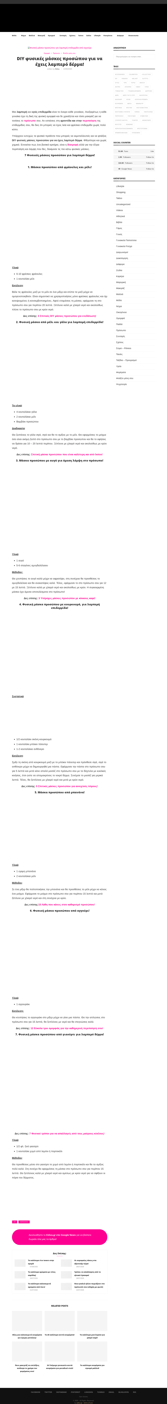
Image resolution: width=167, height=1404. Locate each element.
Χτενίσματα (136, 132)
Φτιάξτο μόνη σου (124, 378)
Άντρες (117, 87)
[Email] (29, 2)
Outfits (145, 78)
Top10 (133, 82)
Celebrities (133, 74)
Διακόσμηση (122, 258)
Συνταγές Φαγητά (121, 120)
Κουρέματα (119, 103)
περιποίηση (89, 120)
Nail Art (135, 78)
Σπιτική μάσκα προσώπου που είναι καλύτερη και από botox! (67, 454)
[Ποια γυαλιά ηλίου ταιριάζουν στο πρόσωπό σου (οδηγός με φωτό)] (66, 1286)
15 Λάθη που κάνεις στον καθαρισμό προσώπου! (66, 904)
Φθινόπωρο (146, 120)
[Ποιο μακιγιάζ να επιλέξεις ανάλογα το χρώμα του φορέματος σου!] (27, 1352)
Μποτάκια (118, 107)
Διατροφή (148, 91)
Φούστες (118, 124)
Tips (125, 82)
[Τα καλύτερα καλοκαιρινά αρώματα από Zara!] (20, 1286)
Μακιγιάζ (41, 36)
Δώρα (116, 95)
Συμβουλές (144, 116)
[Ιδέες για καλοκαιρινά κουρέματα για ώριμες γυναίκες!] (27, 1321)
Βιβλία (119, 222)
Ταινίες (119, 354)
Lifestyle (97, 36)
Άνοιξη (142, 82)
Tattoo (80, 36)
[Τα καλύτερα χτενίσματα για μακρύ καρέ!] (92, 1321)
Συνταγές (63, 36)
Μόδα (14, 36)
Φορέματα (121, 372)
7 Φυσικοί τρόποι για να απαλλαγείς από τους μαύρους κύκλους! (67, 1133)
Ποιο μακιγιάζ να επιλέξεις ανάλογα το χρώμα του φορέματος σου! (27, 1368)
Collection (146, 74)
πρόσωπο (30, 120)
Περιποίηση (24, 1222)
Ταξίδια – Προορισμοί (126, 360)
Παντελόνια (148, 112)
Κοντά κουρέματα (141, 99)
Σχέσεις (72, 36)
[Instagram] (18, 2)
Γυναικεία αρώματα (134, 91)
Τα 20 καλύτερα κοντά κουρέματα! (59, 1335)
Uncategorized (123, 204)
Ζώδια (88, 36)
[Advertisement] (59, 90)
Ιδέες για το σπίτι (129, 95)
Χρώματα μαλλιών (121, 132)
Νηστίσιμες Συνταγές (122, 112)
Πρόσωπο (121, 330)
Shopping (120, 192)
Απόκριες (128, 87)
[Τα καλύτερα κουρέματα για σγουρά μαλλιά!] (92, 1352)
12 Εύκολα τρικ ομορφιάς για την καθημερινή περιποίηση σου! (67, 1028)
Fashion (125, 78)
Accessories (120, 74)
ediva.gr (79, 1403)
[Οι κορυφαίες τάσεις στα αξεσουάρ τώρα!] (66, 1263)
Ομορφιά (51, 36)
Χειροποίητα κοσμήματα (124, 128)
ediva (57, 69)
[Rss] (35, 2)
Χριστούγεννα (142, 128)
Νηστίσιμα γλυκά (142, 107)
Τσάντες (135, 120)
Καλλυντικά (143, 95)
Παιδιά (119, 324)
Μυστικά (129, 107)
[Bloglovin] (32, 2)
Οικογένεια (107, 36)
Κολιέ (128, 99)
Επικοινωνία (133, 36)
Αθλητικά (120, 216)
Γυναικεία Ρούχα (124, 246)
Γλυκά (147, 87)
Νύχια (23, 36)
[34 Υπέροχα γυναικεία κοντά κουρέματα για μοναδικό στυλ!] (60, 1352)
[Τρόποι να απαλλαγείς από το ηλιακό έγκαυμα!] (66, 1274)
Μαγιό (129, 103)
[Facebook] (12, 2)
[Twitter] (15, 2)
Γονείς (119, 234)
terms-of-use (88, 1403)
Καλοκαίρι (118, 99)
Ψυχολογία (121, 384)
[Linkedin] (23, 2)
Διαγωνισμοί (122, 252)
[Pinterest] (21, 2)
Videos (119, 210)
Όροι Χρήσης (83, 1397)
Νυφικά (137, 112)
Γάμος (138, 87)
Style (117, 82)
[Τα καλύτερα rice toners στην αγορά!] (20, 1263)
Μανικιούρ (139, 103)
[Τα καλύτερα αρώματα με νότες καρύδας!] (20, 1274)
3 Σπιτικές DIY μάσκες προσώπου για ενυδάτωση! (67, 316)
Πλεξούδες (132, 116)
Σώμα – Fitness (123, 348)
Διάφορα (120, 36)
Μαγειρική (121, 282)
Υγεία (118, 366)
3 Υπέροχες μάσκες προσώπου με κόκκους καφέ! (67, 598)
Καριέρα (120, 276)
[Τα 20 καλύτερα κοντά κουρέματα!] (60, 1321)
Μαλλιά (32, 36)
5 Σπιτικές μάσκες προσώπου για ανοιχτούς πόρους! (67, 786)
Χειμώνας (129, 124)
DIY (15, 1222)
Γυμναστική (119, 91)
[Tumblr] (26, 2)
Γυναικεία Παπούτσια (126, 240)
